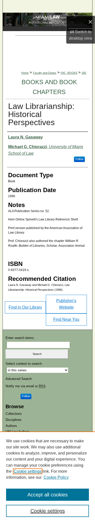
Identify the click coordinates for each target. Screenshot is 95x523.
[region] (47, 477)
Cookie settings (28, 471)
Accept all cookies (47, 494)
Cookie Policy (56, 477)
